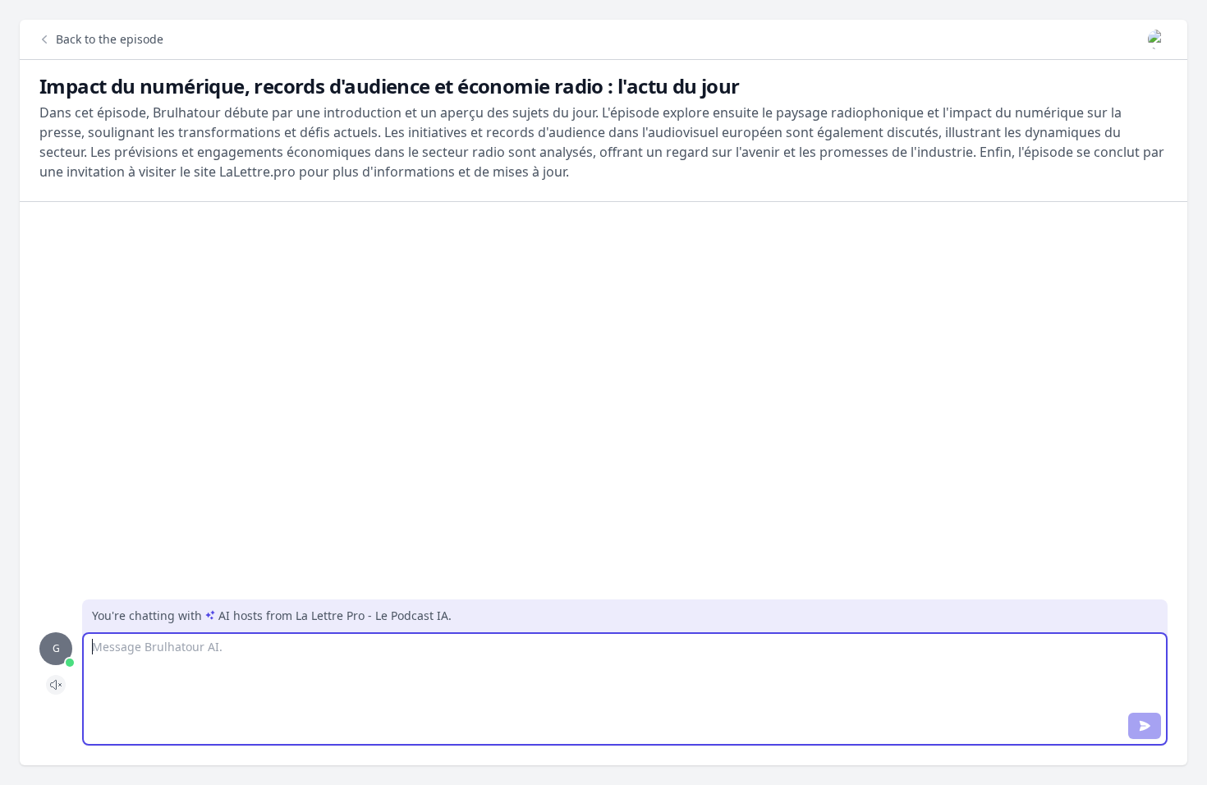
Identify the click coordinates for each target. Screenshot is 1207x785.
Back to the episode (109, 39)
